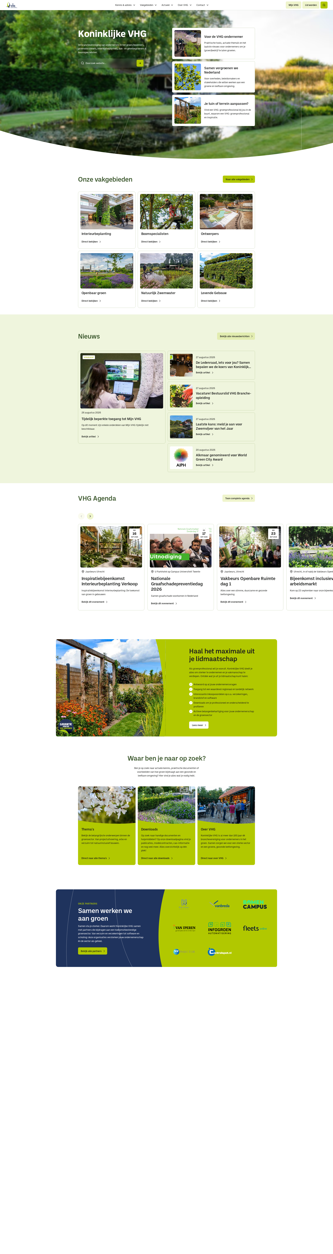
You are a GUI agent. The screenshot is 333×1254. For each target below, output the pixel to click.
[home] (11, 5)
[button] (324, 5)
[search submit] (140, 63)
